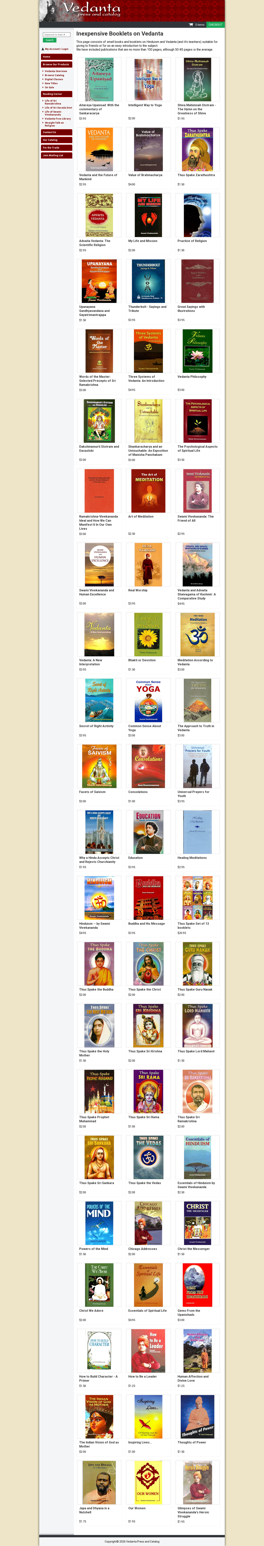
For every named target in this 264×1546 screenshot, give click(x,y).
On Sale (49, 87)
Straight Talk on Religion (54, 124)
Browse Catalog (54, 75)
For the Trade (51, 147)
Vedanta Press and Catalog (132, 11)
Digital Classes (54, 79)
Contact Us (49, 132)
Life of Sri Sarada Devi (58, 107)
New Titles (51, 83)
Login (65, 49)
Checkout (215, 24)
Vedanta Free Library (58, 118)
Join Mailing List (53, 155)
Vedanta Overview (56, 71)
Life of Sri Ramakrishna (53, 102)
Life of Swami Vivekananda (53, 113)
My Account (52, 49)
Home (46, 56)
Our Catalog (50, 139)
